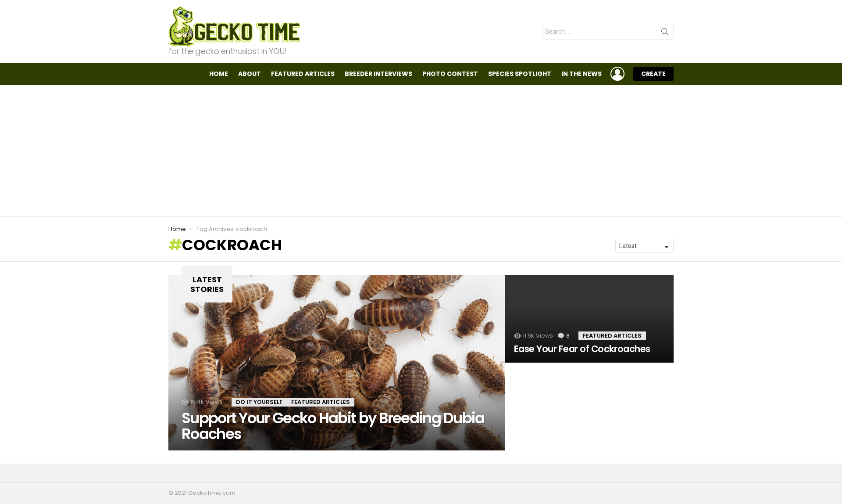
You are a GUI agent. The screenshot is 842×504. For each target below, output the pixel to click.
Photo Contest (450, 73)
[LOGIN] (617, 74)
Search (665, 33)
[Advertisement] (421, 150)
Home (218, 73)
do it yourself (259, 402)
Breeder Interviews (378, 73)
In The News (581, 73)
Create (653, 73)
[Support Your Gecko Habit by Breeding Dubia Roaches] (336, 362)
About (249, 73)
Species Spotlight (519, 73)
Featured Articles (303, 73)
